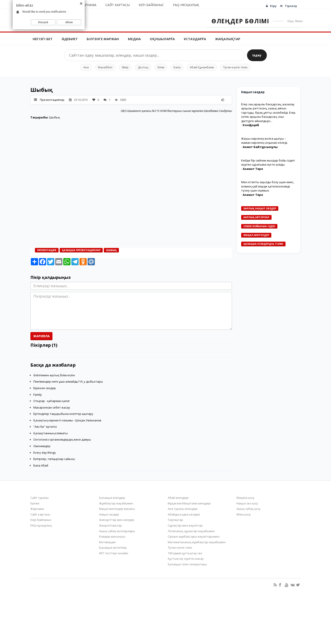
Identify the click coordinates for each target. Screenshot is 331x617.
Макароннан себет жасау (51, 407)
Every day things (44, 453)
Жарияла (41, 336)
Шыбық (111, 250)
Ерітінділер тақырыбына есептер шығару (63, 414)
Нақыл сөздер (109, 514)
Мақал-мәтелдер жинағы (117, 509)
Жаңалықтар (227, 39)
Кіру (273, 6)
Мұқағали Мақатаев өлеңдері (189, 503)
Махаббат (105, 67)
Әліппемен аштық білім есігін (54, 375)
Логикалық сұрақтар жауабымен (191, 531)
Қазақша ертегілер (113, 547)
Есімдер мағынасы (112, 536)
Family (37, 395)
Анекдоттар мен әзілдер (116, 520)
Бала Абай (40, 465)
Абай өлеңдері (178, 498)
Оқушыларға (162, 39)
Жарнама (88, 5)
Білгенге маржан (103, 39)
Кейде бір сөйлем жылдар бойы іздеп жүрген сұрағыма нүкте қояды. (268, 162)
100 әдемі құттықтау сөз (185, 553)
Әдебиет (69, 39)
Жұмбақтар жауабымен (116, 503)
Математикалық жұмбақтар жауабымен (197, 542)
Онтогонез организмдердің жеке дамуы (62, 439)
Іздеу (256, 55)
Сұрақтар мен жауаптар (185, 525)
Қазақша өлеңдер (112, 498)
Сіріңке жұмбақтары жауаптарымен (194, 536)
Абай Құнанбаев (202, 67)
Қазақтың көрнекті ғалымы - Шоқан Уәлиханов (67, 420)
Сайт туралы (39, 498)
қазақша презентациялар (81, 250)
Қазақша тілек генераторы (187, 564)
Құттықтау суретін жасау (186, 559)
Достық (143, 67)
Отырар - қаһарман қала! (51, 401)
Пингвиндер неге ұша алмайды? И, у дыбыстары (68, 381)
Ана (86, 67)
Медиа (134, 39)
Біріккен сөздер (44, 388)
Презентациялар (52, 100)
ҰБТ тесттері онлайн (113, 553)
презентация (46, 250)
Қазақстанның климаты (50, 433)
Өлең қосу (243, 514)
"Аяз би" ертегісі (45, 427)
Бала (177, 67)
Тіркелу (291, 6)
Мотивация (107, 542)
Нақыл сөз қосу (247, 503)
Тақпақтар (175, 520)
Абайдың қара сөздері (184, 514)
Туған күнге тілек (235, 67)
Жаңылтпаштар (110, 525)
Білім (161, 67)
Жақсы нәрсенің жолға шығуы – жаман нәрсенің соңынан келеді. (264, 140)
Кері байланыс (151, 5)
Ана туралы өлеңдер (182, 509)
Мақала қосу (245, 498)
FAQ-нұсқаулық (186, 5)
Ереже (34, 503)
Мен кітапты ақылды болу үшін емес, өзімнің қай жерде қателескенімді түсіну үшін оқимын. (267, 186)
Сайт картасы (117, 5)
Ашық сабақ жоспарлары (117, 531)
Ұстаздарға (195, 39)
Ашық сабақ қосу (248, 509)
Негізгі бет (42, 39)
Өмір (125, 67)
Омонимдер (41, 446)
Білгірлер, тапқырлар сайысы (54, 459)
